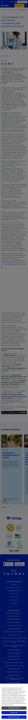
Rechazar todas (14, 712)
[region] (14, 702)
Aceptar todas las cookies (14, 717)
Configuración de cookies (14, 708)
